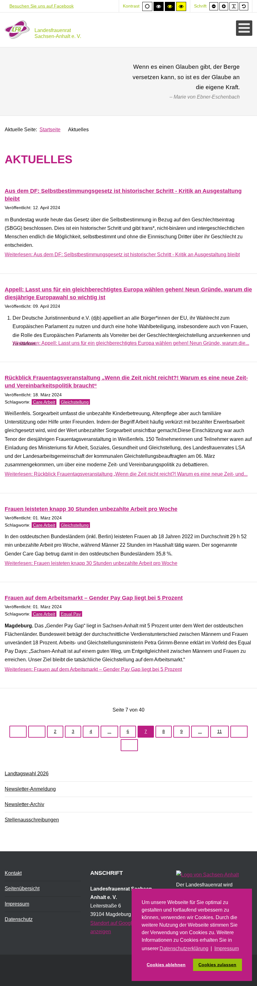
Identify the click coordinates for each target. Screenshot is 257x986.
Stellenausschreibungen (32, 819)
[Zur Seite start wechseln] (18, 732)
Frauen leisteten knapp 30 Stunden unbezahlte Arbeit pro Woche (91, 509)
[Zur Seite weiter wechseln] (239, 732)
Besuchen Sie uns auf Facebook (41, 5)
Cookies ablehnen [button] (166, 964)
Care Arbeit (44, 401)
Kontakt (13, 873)
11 (219, 731)
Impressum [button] (226, 948)
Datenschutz (19, 919)
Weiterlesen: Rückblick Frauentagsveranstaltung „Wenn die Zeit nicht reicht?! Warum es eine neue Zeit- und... (126, 474)
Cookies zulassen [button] (217, 964)
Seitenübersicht (22, 888)
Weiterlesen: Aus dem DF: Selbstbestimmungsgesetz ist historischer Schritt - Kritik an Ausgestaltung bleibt (122, 254)
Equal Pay (71, 613)
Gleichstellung (75, 401)
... (109, 731)
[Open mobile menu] (244, 28)
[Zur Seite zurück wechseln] (36, 732)
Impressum (17, 904)
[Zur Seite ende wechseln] (129, 745)
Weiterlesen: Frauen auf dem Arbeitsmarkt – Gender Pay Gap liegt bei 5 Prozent (93, 669)
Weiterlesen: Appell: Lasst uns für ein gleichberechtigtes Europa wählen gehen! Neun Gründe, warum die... (131, 343)
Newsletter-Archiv (24, 804)
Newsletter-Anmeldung (30, 789)
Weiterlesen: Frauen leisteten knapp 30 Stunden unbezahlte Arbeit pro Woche (91, 563)
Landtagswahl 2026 (27, 773)
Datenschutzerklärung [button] (184, 948)
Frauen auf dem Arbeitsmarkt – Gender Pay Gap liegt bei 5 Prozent (94, 598)
